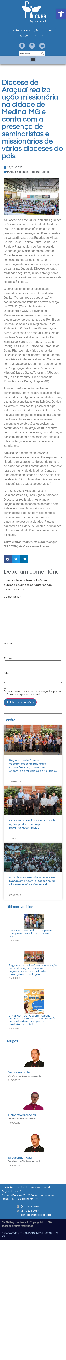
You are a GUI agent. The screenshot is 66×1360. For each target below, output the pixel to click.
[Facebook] (22, 46)
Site (6, 673)
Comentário (12, 596)
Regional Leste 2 (40, 171)
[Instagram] (32, 46)
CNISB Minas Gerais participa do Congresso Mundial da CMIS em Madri (30, 933)
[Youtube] (42, 46)
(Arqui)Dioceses (17, 171)
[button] (61, 14)
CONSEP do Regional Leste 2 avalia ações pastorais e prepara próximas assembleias (32, 824)
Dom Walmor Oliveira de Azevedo (24, 1076)
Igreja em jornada (20, 1157)
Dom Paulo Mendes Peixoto (22, 1118)
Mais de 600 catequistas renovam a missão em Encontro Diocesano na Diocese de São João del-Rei (32, 881)
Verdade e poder (19, 1072)
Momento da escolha (22, 1115)
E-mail (9, 658)
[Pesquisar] (42, 53)
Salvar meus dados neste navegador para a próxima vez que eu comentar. (33, 693)
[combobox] (29, 53)
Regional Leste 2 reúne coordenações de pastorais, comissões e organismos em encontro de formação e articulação (34, 970)
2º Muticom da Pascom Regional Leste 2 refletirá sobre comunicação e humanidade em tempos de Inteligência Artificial (33, 1020)
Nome (8, 643)
